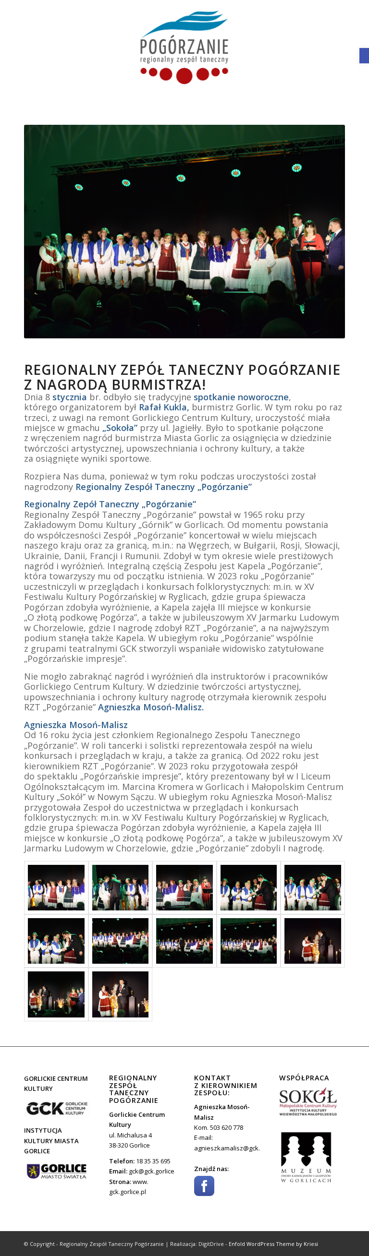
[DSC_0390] (313, 887)
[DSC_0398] (249, 941)
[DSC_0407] (120, 994)
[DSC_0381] (120, 941)
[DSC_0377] (56, 887)
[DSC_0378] (184, 887)
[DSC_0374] (120, 887)
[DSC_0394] (56, 941)
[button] (364, 55)
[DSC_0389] (184, 941)
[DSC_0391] (249, 887)
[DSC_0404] (313, 941)
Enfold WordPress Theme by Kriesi (273, 1243)
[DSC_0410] (56, 994)
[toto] (184, 48)
